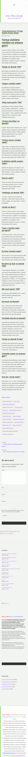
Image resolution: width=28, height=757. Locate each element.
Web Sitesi (4, 501)
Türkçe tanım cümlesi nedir (8, 434)
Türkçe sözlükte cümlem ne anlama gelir (10, 431)
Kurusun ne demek (16, 416)
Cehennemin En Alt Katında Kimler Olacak (12, 445)
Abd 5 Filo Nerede (5, 688)
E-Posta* (3, 494)
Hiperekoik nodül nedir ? (6, 564)
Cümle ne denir (16, 401)
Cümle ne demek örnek (7, 401)
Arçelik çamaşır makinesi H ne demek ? (9, 557)
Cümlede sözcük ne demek (8, 407)
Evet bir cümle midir (18, 407)
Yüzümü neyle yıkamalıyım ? (7, 587)
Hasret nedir (5, 410)
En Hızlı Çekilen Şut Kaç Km (7, 679)
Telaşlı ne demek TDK (17, 425)
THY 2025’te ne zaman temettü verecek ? (9, 561)
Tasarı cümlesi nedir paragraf (18, 419)
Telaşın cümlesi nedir (6, 425)
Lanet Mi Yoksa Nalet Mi (6, 684)
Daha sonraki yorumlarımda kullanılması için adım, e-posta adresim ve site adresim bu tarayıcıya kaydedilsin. (12, 511)
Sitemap (11, 533)
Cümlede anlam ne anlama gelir (8, 404)
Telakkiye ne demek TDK (7, 422)
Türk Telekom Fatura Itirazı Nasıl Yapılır (14, 452)
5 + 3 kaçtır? (4, 515)
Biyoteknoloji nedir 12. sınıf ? (7, 576)
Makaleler (7, 397)
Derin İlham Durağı (14, 16)
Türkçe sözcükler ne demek (8, 428)
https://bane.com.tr (15, 531)
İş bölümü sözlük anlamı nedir (15, 410)
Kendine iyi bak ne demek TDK (8, 413)
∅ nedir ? (3, 580)
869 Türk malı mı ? (5, 572)
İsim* (3, 487)
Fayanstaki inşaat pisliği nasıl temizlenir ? (9, 553)
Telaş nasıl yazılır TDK (19, 422)
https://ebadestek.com (5, 531)
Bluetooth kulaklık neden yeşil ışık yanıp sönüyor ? (11, 568)
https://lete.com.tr (4, 533)
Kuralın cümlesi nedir (7, 416)
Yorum (3, 470)
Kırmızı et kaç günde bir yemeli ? (8, 583)
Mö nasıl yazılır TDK (7, 419)
